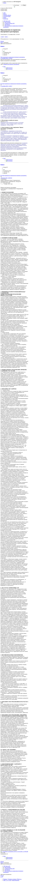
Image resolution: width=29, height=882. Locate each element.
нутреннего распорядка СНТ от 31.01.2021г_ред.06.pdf (15, 851)
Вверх (2, 862)
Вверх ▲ (19, 879)
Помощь (5, 879)
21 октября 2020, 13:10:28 (6, 58)
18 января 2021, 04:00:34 (6, 177)
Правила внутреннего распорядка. (11, 64)
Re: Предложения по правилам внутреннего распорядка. (14, 83)
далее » (6, 36)
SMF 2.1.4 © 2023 (7, 880)
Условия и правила (12, 879)
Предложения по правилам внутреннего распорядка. (13, 57)
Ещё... (4, 66)
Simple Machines (15, 880)
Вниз (2, 42)
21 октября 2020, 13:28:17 (6, 86)
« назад (2, 36)
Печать (2, 41)
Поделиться (9, 67)
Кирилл (2, 46)
